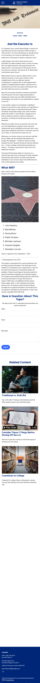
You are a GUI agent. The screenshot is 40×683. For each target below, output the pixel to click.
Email (3, 320)
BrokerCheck (10, 680)
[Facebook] (3, 671)
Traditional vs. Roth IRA (14, 395)
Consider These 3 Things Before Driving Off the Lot (18, 433)
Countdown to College (13, 475)
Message (4, 331)
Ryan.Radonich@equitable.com (11, 668)
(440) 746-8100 (10, 655)
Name (3, 309)
